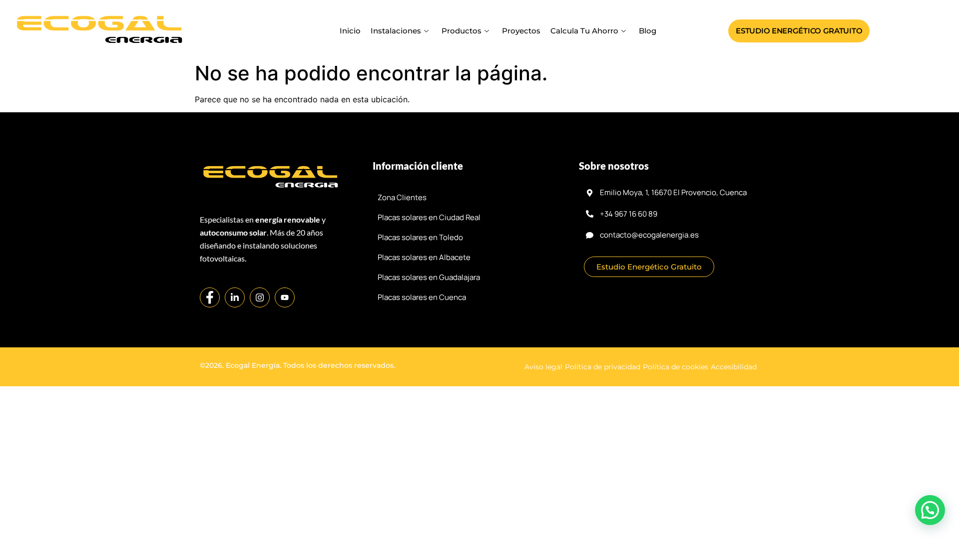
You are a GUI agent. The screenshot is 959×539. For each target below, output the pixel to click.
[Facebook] (210, 297)
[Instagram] (260, 297)
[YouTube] (285, 297)
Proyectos (521, 30)
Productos (461, 30)
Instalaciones (396, 30)
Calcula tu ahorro (584, 30)
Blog (647, 30)
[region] (479, 510)
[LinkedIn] (235, 297)
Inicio (350, 30)
